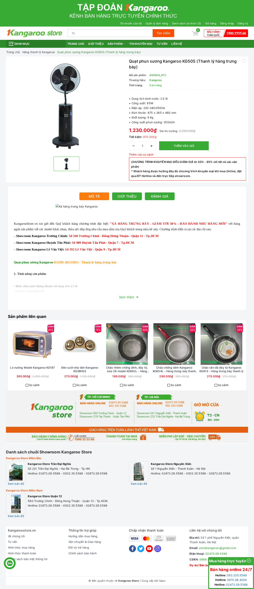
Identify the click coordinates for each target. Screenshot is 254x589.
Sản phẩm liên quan (27, 316)
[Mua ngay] (18, 344)
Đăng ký (243, 23)
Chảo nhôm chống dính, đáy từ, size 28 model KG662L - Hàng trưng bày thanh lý (127, 369)
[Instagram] (157, 548)
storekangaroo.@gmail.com (217, 548)
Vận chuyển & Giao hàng (84, 541)
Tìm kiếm (163, 33)
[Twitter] (140, 548)
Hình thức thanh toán (22, 553)
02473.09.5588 (216, 553)
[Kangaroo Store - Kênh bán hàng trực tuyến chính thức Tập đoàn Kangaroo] (35, 32)
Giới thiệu (96, 43)
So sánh (34, 385)
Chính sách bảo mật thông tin (27, 559)
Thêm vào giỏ (184, 145)
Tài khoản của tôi (131, 23)
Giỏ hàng (210, 23)
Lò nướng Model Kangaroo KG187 (32, 367)
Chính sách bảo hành (82, 553)
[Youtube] (149, 548)
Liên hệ (176, 43)
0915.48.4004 (237, 579)
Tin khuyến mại (141, 43)
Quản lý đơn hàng (157, 23)
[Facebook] (132, 548)
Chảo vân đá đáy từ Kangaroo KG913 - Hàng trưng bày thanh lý (221, 369)
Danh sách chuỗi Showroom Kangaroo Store (49, 452)
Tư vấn (162, 43)
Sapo (162, 580)
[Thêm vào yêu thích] (244, 60)
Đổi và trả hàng (78, 547)
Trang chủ (75, 43)
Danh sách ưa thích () (186, 23)
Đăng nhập (227, 23)
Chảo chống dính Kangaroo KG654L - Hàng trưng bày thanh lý (174, 369)
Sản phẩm (115, 43)
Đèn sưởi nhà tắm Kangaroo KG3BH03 (79, 369)
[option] (66, 106)
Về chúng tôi (16, 536)
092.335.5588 (237, 575)
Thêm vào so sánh (141, 154)
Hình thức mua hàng (21, 547)
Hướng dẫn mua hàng (83, 536)
